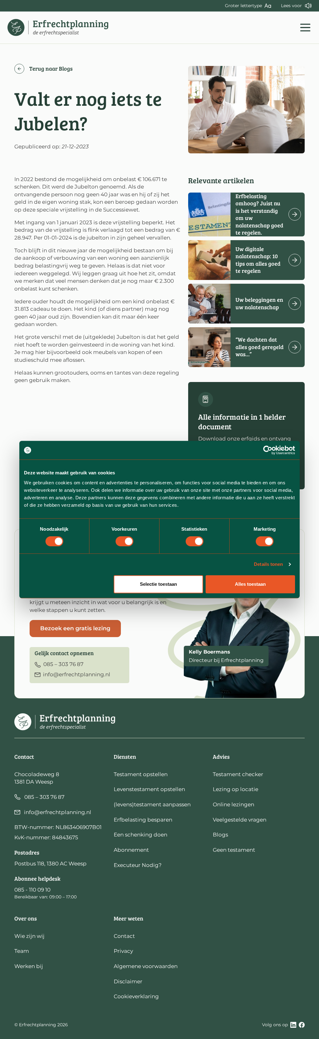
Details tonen (268, 564)
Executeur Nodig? (138, 865)
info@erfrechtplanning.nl (57, 812)
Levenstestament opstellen (149, 789)
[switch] (124, 541)
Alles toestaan (250, 584)
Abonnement (131, 850)
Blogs (220, 835)
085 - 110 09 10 (32, 890)
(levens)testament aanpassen (152, 804)
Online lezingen (233, 804)
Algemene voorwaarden (146, 966)
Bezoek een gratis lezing (75, 628)
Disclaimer (128, 981)
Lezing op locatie (235, 789)
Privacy (123, 951)
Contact (124, 936)
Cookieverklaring (136, 996)
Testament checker (238, 774)
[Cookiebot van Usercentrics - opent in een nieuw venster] (267, 450)
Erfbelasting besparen (143, 820)
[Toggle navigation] (305, 27)
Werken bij (28, 966)
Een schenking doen (140, 835)
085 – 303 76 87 (44, 797)
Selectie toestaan (158, 584)
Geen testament (234, 850)
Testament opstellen (141, 774)
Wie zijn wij (29, 936)
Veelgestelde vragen (239, 820)
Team (21, 951)
